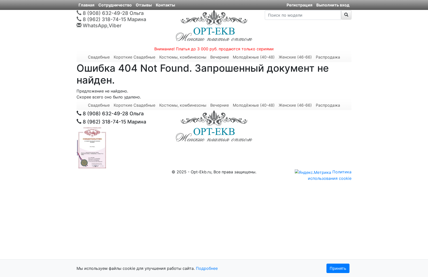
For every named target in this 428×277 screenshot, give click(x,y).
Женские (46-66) (295, 57)
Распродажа (328, 57)
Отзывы (144, 4)
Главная (86, 4)
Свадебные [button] (99, 57)
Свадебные (99, 105)
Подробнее (207, 268)
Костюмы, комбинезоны (182, 57)
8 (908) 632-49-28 (105, 13)
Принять (338, 268)
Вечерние (219, 57)
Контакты (165, 4)
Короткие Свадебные (134, 57)
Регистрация (299, 4)
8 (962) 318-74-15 (104, 19)
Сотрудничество (115, 4)
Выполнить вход (332, 4)
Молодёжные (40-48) (254, 57)
